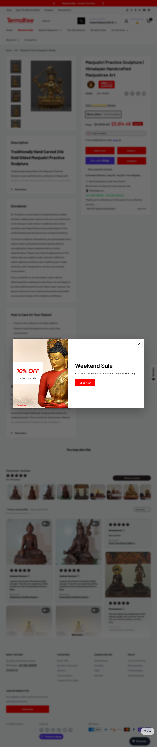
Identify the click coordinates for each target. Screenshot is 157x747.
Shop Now (85, 382)
